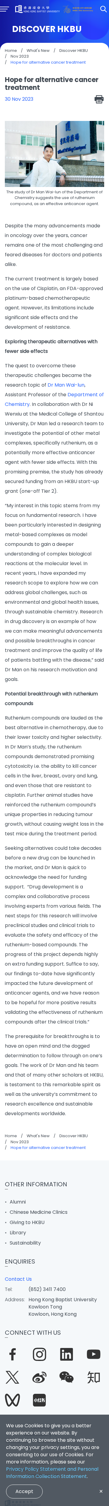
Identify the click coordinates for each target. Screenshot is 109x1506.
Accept (24, 1491)
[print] (99, 99)
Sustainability (25, 1242)
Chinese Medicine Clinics (39, 1212)
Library (18, 1232)
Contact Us (18, 1279)
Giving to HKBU (27, 1222)
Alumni (18, 1201)
